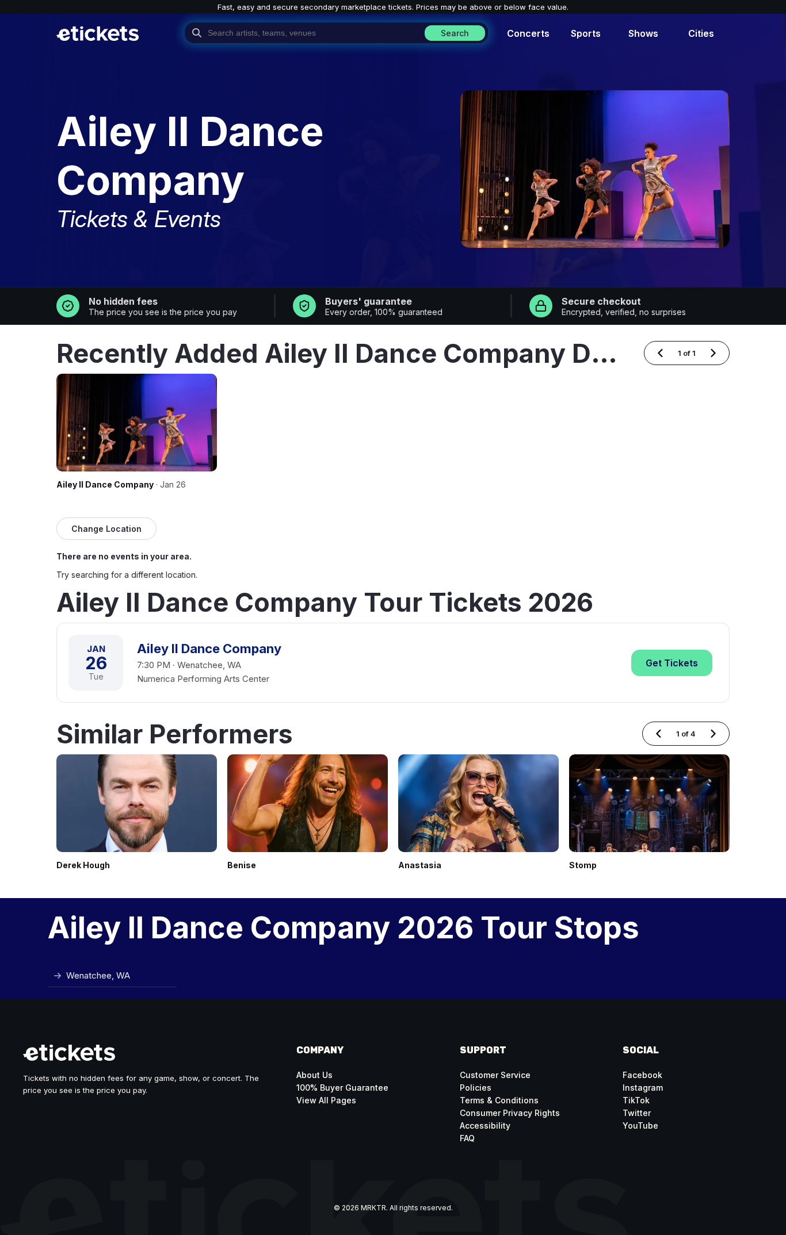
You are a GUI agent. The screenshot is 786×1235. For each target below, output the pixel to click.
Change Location (106, 529)
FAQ (467, 1138)
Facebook (642, 1075)
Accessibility (485, 1125)
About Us (314, 1075)
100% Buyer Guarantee (342, 1087)
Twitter (637, 1113)
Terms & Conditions (499, 1100)
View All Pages (326, 1100)
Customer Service (495, 1075)
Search (455, 33)
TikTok (636, 1100)
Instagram (643, 1087)
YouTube (640, 1125)
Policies (475, 1087)
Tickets (672, 663)
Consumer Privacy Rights (510, 1113)
